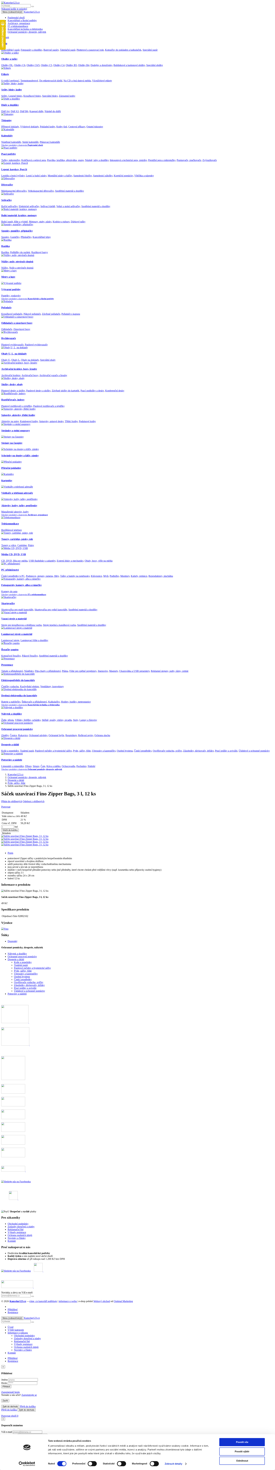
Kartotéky (6, 480)
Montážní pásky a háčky (60, 175)
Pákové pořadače (32, 314)
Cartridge (22, 545)
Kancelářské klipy (42, 237)
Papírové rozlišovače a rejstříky (49, 406)
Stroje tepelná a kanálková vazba (59, 625)
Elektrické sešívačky (29, 206)
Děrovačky (7, 184)
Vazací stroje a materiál (14, 618)
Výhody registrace (17, 1232)
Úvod (10, 1327)
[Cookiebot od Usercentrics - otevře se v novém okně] (27, 1463)
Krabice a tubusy (61, 221)
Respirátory (71, 735)
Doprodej (12, 941)
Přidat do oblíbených (11, 801)
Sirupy (36, 766)
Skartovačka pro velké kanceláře (51, 609)
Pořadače (6, 307)
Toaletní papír (27, 750)
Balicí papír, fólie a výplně (14, 221)
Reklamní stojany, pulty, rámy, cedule (169, 671)
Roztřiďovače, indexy (13, 399)
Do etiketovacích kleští (50, 80)
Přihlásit (6, 1386)
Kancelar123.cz (32, 12)
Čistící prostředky (143, 750)
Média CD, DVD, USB (13, 554)
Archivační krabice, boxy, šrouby (19, 369)
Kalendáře (7, 135)
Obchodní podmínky (18, 1223)
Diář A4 (5, 111)
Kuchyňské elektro (29, 686)
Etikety (5, 74)
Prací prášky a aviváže (226, 750)
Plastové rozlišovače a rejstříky (16, 406)
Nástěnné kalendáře (11, 142)
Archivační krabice (10, 375)
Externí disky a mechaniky (70, 560)
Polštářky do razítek (20, 252)
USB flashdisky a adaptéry (42, 560)
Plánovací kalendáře (50, 142)
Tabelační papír (67, 50)
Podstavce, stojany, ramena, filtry (42, 576)
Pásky (31, 545)
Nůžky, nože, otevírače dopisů (17, 261)
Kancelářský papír (10, 50)
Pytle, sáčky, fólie (82, 750)
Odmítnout (242, 1460)
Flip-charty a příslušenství (48, 671)
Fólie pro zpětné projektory (82, 671)
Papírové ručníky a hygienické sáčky (53, 750)
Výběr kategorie (16, 1330)
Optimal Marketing (123, 1301)
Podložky (114, 576)
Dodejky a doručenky (101, 65)
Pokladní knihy (47, 126)
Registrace (13, 1312)
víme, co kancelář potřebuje (43, 1301)
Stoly (75, 720)
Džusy (28, 766)
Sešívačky (6, 200)
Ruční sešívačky (9, 206)
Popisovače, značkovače (189, 160)
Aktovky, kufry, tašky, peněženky (19, 505)
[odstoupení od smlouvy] (13, 1170)
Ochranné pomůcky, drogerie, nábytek (27, 32)
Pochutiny (81, 766)
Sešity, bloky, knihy (11, 89)
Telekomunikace (10, 523)
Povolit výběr (242, 1451)
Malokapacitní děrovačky (14, 191)
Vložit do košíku (10, 830)
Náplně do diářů (53, 111)
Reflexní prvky (85, 735)
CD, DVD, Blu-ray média (14, 560)
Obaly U (5, 360)
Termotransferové (29, 80)
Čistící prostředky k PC (13, 576)
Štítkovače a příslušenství (34, 701)
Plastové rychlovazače (12, 344)
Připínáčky (26, 237)
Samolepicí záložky (103, 175)
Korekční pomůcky (123, 175)
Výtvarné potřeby (11, 289)
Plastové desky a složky (13, 390)
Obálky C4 (58, 65)
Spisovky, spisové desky (51, 421)
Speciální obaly (48, 360)
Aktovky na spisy (10, 421)
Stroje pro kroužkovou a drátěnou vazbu (21, 625)
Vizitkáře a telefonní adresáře (17, 493)
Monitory (125, 576)
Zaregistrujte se (29, 1395)
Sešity (4, 96)
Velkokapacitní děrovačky (41, 191)
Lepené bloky (15, 96)
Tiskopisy (6, 120)
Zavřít (5, 1400)
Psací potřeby (8, 154)
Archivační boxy (29, 375)
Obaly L (15, 360)
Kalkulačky (54, 701)
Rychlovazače (8, 338)
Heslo (4, 1383)
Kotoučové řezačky (11, 655)
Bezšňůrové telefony (11, 530)
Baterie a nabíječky (10, 701)
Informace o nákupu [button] (18, 1332)
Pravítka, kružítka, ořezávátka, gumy (65, 160)
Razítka (5, 246)
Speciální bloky (50, 96)
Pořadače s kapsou (70, 314)
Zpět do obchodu (10, 1406)
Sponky (5, 237)
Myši (105, 576)
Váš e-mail (6, 1432)
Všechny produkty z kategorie (22, 145)
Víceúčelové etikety (102, 80)
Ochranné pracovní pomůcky (17, 729)
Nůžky (4, 267)
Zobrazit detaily (173, 1463)
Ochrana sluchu (102, 735)
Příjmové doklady (10, 126)
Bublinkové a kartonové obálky (129, 65)
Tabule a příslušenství (12, 671)
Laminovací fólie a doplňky (34, 640)
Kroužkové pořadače (11, 314)
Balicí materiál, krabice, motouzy (19, 215)
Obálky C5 (46, 65)
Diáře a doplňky (10, 105)
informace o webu (68, 1301)
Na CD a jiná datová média (77, 80)
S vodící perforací (10, 80)
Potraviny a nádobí (11, 759)
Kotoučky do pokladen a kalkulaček (123, 50)
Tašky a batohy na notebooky (75, 576)
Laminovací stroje (10, 640)
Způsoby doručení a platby (21, 1226)
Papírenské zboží (16, 17)
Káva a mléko (53, 766)
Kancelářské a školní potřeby (22, 20)
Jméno (4, 1379)
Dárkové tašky (78, 221)
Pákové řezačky (30, 655)
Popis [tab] (10, 853)
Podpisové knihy (87, 421)
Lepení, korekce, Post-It (14, 169)
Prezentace (7, 664)
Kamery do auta (9, 591)
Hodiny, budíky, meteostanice (76, 701)
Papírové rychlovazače (36, 344)
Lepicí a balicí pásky (36, 175)
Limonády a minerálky (12, 766)
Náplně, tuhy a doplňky (97, 160)
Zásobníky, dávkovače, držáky (198, 750)
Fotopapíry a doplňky (31, 50)
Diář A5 (15, 111)
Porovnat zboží (9, 1415)
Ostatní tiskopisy (94, 126)
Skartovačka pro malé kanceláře (17, 609)
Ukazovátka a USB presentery (134, 671)
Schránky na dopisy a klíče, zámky (20, 455)
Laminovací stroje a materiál (16, 634)
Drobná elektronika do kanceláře (19, 695)
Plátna (65, 671)
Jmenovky (103, 671)
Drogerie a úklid (10, 744)
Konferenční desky (114, 390)
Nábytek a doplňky (11, 713)
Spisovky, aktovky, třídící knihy (18, 415)
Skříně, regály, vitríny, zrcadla (57, 720)
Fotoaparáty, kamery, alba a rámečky (21, 585)
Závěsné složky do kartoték (65, 390)
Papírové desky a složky (38, 390)
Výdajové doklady (29, 126)
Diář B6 (24, 111)
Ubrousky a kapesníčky (104, 750)
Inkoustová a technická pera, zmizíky (128, 160)
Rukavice (23, 735)
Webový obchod (101, 1301)
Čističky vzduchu (10, 686)
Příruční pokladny (11, 468)
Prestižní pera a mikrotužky (161, 160)
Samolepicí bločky (82, 175)
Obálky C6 (19, 65)
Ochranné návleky (38, 735)
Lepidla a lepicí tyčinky (13, 175)
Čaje (43, 766)
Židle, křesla (7, 720)
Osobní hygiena (125, 750)
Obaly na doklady (30, 360)
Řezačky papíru (9, 649)
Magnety (113, 671)
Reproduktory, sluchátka (160, 576)
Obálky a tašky (9, 59)
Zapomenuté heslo (10, 1392)
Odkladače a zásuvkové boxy (16, 323)
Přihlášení (13, 1309)
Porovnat (5, 806)
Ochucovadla (68, 766)
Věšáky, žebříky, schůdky (28, 720)
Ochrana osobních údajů (20, 1235)
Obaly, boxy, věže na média (99, 560)
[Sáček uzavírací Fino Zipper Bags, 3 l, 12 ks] (1, 833)
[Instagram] (13, 1199)
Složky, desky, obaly (12, 384)
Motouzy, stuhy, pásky (40, 221)
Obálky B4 (83, 65)
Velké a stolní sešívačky (68, 206)
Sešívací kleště (47, 206)
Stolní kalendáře (30, 142)
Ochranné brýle (56, 735)
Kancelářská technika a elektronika (25, 29)
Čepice (13, 735)
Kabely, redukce (139, 576)
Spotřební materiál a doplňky (69, 191)
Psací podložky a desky (92, 390)
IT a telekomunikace (18, 26)
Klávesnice (96, 576)
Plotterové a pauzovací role (90, 50)
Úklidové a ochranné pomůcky (254, 750)
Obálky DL (7, 65)
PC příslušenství (10, 569)
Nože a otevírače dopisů (21, 267)
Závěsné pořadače (51, 314)
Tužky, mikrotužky (10, 160)
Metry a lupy (8, 276)
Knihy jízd (61, 126)
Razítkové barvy (39, 252)
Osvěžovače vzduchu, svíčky (167, 750)
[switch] (92, 1463)
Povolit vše (242, 1442)
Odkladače (6, 329)
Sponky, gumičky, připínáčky (17, 230)
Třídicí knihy (71, 421)
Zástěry (5, 735)
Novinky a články (17, 1238)
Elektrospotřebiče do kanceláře (18, 680)
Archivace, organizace (19, 23)
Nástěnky (29, 671)
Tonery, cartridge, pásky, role (17, 539)
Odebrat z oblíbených (33, 801)
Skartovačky (8, 603)
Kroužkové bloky (32, 96)
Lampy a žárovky (88, 720)
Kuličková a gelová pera (33, 160)
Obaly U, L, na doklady (14, 353)
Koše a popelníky (10, 750)
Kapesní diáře (36, 111)
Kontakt (12, 1241)
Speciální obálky (154, 65)
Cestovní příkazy (76, 126)
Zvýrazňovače (209, 160)
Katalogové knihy (29, 421)
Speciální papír (150, 50)
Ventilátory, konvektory (52, 686)
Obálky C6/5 (33, 65)
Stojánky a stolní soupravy (15, 430)
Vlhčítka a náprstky (144, 175)
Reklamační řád (15, 1229)
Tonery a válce (8, 545)
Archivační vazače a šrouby (53, 375)
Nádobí (91, 766)
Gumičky (14, 237)
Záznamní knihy (67, 96)
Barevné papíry (51, 50)
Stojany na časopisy (11, 443)
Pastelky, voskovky (11, 295)
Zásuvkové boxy (21, 329)
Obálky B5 (71, 65)
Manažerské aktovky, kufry (15, 511)
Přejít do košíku (28, 1406)
